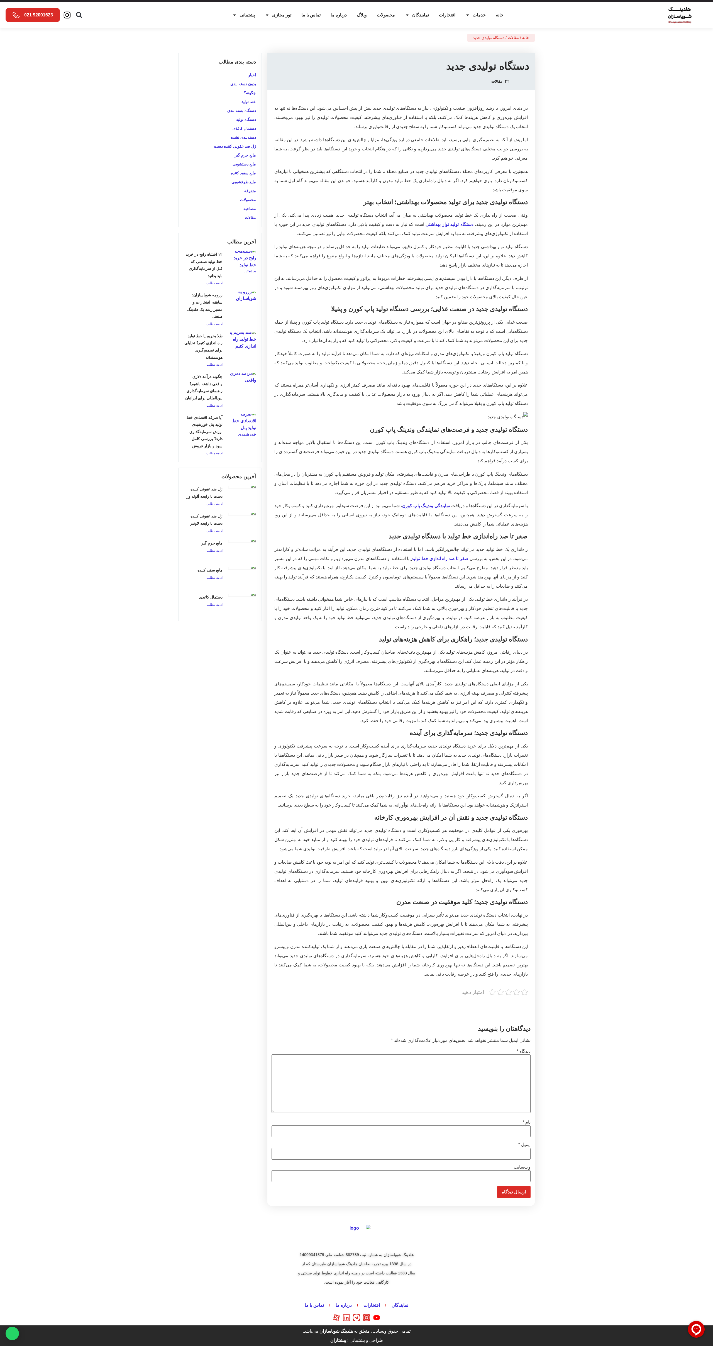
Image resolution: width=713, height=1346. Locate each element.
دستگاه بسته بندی (241, 110)
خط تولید (248, 101)
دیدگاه (524, 1051)
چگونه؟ (250, 93)
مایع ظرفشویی (243, 182)
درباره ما (339, 15)
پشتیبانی (247, 15)
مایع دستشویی (244, 164)
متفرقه (250, 191)
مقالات (513, 37)
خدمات (479, 15)
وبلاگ (362, 15)
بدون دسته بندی (243, 84)
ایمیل (524, 1144)
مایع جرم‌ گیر (212, 543)
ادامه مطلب (214, 283)
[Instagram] (67, 15)
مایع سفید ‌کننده (243, 173)
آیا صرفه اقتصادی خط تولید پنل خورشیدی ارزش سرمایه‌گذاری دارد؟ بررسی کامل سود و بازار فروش (205, 431)
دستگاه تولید (246, 119)
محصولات (386, 15)
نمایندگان (420, 15)
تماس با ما (311, 15)
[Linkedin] (346, 1317)
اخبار (252, 75)
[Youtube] (376, 1317)
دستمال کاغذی (244, 128)
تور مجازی (281, 15)
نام (526, 1122)
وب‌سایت (522, 1167)
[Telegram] (356, 1317)
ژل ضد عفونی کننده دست (235, 146)
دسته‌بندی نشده (243, 137)
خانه (500, 15)
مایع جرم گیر (245, 155)
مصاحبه (249, 208)
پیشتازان (338, 1340)
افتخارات (447, 15)
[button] (79, 14)
